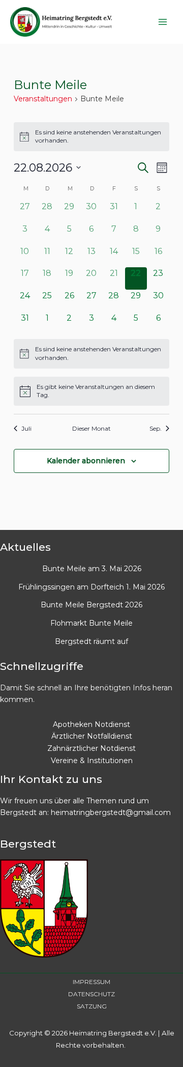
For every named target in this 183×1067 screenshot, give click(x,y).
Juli (26, 428)
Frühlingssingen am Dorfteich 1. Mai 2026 (91, 587)
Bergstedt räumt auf (91, 641)
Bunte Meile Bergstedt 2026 (91, 604)
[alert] (91, 136)
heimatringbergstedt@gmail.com (111, 812)
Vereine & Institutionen (92, 760)
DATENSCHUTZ (91, 994)
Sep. (155, 428)
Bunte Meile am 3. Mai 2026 (91, 568)
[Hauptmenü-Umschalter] (162, 21)
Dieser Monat (91, 428)
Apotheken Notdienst (91, 724)
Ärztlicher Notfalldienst (91, 736)
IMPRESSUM (91, 982)
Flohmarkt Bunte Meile (91, 623)
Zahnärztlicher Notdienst (91, 748)
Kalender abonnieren (86, 460)
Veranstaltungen (43, 98)
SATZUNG (92, 1006)
